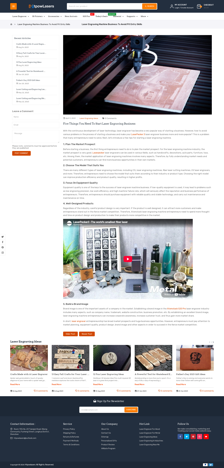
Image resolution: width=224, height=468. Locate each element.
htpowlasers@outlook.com (25, 438)
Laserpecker (98, 153)
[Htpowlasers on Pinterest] (2, 247)
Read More (15, 385)
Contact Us (106, 433)
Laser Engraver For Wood (149, 429)
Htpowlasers (30, 465)
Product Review (108, 445)
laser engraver (79, 321)
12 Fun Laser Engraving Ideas (28, 62)
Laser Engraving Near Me (149, 445)
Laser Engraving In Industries (151, 441)
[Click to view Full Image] (29, 358)
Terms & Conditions (71, 445)
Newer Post (87, 334)
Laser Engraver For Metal (149, 433)
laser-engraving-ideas (89, 118)
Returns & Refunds (71, 437)
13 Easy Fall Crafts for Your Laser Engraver (34, 53)
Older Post (70, 334)
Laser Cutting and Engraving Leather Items (34, 89)
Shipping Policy (69, 433)
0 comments (42, 391)
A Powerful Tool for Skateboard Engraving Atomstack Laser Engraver (46, 71)
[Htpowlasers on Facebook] (2, 242)
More (143, 16)
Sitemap (104, 437)
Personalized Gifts (109, 441)
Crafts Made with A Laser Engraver (31, 44)
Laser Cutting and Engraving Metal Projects (35, 98)
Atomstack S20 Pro (176, 308)
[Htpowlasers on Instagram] (2, 252)
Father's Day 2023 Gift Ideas (28, 80)
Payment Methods (71, 441)
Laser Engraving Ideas (148, 437)
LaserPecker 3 (138, 134)
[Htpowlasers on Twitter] (2, 236)
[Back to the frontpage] (11, 24)
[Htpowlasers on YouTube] (206, 436)
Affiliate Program (108, 448)
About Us (105, 429)
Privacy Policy (69, 429)
